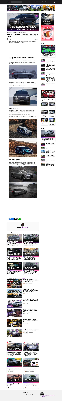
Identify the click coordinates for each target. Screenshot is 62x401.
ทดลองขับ (36, 1)
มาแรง (24, 374)
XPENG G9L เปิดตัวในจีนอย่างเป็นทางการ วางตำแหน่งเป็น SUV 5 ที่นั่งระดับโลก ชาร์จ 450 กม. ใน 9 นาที (50, 164)
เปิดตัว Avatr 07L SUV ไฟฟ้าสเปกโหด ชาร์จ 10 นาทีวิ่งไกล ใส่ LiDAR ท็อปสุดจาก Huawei (50, 144)
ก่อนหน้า (7, 8)
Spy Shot (9, 242)
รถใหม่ (32, 1)
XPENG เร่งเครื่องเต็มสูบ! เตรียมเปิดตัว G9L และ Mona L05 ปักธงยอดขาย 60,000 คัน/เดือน (50, 65)
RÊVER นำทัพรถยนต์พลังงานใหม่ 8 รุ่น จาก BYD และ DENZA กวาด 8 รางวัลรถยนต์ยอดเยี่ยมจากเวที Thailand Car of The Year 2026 (30, 258)
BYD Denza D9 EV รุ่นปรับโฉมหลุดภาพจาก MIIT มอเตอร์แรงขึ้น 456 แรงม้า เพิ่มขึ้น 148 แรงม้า (30, 272)
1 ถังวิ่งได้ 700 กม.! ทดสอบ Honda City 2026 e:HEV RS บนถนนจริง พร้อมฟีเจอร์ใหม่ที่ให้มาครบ (48, 99)
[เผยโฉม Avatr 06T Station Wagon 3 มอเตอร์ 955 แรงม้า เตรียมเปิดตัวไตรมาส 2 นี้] (14, 378)
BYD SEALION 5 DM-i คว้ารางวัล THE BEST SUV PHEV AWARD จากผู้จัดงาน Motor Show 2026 (14, 258)
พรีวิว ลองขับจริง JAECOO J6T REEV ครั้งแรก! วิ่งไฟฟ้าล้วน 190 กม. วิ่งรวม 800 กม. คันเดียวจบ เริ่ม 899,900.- (30, 290)
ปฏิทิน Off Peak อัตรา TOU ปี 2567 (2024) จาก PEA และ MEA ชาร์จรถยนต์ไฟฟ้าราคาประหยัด (30, 369)
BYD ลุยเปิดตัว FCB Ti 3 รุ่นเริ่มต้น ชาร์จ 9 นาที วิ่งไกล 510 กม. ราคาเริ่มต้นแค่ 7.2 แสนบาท (13, 369)
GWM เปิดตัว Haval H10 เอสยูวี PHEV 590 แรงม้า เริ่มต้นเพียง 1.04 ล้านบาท (50, 156)
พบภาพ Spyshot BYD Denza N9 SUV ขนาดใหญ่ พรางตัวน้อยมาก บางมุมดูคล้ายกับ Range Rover (14, 244)
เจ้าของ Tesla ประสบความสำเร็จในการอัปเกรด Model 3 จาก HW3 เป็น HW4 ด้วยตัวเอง (50, 69)
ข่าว (29, 1)
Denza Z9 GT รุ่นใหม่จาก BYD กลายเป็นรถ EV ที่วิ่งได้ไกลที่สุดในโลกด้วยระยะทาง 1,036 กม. (14, 272)
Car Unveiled (26, 270)
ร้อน (7, 342)
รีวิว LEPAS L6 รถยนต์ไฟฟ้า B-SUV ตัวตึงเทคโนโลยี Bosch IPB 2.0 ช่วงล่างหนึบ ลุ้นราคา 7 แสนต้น (44, 116)
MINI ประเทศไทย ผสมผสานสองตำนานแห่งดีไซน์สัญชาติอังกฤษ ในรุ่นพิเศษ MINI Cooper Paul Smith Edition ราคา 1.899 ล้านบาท (31, 384)
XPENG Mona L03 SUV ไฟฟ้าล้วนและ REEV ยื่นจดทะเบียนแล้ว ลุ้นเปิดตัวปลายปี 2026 (30, 300)
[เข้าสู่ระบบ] (54, 2)
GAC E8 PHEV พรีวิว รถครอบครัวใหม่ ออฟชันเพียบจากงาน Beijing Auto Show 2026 (30, 310)
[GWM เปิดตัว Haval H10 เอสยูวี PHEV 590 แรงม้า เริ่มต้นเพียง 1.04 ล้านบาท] (43, 156)
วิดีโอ (40, 1)
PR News (9, 256)
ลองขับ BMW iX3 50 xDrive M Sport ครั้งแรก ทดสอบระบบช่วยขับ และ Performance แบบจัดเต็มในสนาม (24, 9)
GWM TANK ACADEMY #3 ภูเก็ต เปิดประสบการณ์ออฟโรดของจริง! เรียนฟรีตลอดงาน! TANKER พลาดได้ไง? (31, 280)
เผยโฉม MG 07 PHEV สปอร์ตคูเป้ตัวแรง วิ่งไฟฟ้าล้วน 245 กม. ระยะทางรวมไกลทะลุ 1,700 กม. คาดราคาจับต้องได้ (14, 353)
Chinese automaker (26, 241)
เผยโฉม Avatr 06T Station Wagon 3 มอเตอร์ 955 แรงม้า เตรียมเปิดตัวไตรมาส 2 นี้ (14, 384)
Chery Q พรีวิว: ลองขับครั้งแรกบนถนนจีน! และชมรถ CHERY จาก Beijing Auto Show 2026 (31, 330)
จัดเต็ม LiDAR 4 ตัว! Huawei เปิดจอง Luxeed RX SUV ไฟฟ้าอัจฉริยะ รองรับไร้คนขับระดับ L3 (48, 139)
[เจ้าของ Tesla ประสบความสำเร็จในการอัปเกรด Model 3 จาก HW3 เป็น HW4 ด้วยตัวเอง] (43, 69)
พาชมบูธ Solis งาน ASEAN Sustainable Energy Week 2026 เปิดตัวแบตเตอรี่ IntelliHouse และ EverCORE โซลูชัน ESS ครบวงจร (44, 123)
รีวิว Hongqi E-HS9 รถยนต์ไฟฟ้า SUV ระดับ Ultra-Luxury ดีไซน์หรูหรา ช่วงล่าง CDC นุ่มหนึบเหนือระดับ (52, 108)
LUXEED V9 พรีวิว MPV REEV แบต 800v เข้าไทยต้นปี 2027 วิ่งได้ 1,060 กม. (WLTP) (30, 320)
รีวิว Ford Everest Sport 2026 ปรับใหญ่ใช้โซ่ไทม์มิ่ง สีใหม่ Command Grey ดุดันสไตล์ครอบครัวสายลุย (52, 116)
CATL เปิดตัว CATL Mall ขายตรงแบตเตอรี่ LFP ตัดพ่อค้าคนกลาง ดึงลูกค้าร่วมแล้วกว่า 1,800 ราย (50, 84)
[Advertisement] (22, 49)
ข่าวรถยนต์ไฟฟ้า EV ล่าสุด (13, 242)
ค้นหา (12, 2)
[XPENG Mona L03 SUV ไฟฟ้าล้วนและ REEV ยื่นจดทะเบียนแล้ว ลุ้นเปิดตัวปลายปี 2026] (14, 303)
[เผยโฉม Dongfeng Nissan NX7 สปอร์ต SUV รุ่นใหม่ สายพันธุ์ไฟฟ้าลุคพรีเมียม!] (43, 148)
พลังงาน (46, 1)
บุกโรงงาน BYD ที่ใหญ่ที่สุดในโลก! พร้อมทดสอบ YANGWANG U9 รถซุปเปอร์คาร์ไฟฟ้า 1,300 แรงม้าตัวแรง (31, 353)
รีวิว (42, 1)
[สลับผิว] (53, 2)
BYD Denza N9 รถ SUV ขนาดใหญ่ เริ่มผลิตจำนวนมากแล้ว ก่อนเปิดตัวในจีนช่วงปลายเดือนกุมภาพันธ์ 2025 (31, 244)
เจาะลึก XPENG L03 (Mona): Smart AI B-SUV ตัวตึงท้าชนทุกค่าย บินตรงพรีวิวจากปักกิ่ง (49, 9)
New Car (31, 241)
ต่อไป (54, 8)
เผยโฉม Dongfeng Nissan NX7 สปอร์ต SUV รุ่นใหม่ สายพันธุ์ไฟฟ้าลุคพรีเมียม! (50, 148)
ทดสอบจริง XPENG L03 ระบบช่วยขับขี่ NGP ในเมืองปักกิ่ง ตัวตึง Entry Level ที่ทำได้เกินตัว (36, 9)
